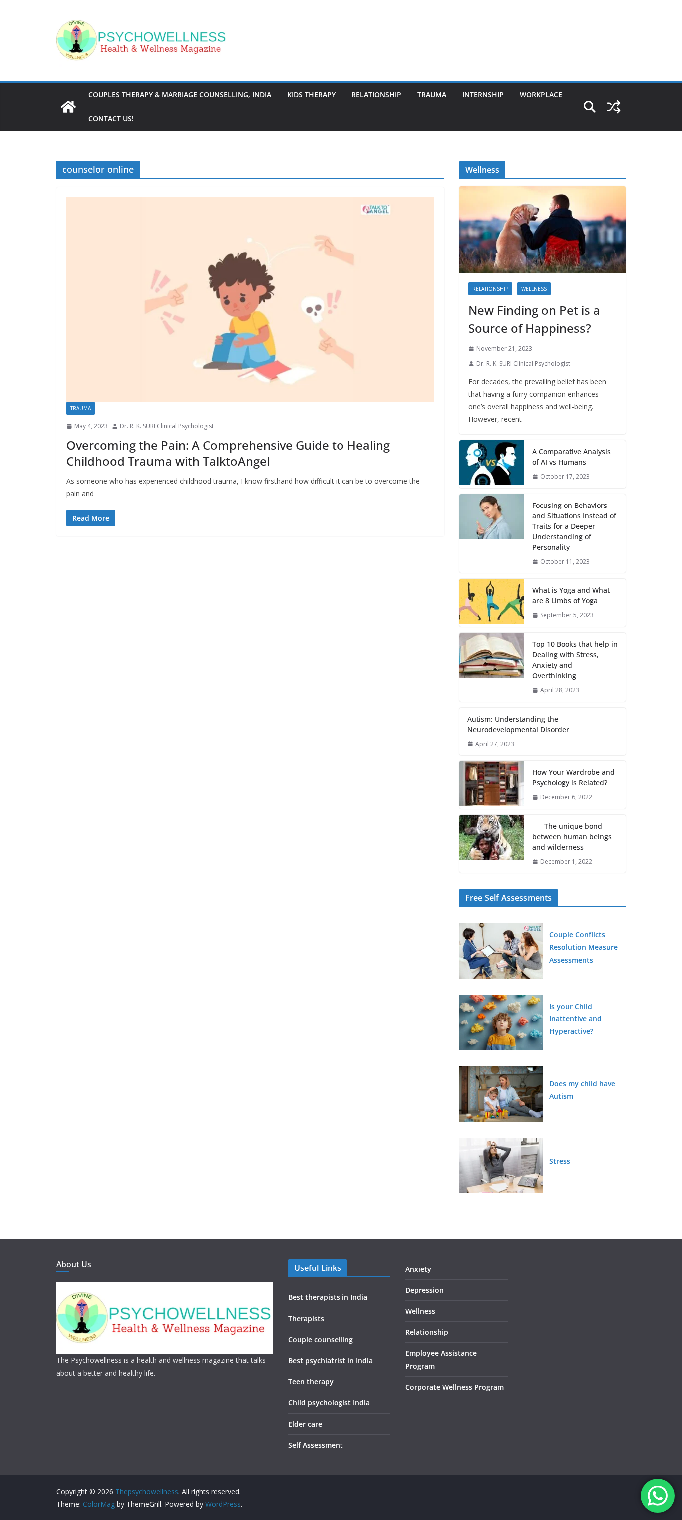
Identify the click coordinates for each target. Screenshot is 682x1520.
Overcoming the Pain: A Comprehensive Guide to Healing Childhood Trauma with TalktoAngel (228, 453)
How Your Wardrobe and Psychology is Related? (573, 777)
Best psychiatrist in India (330, 1360)
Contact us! (111, 118)
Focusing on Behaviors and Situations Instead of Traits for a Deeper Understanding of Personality (574, 526)
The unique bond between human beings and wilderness (572, 836)
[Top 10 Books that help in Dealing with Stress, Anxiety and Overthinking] (491, 667)
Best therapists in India (327, 1297)
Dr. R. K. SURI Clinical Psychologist (167, 426)
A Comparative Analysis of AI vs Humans (571, 457)
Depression (424, 1290)
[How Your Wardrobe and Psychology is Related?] (491, 785)
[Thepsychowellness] (68, 107)
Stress (559, 1161)
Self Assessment (315, 1445)
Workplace (541, 94)
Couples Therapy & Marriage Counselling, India (179, 94)
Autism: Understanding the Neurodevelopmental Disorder (518, 724)
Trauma (431, 94)
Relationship (376, 94)
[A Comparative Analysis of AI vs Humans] (491, 464)
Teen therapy (311, 1381)
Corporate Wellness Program (454, 1387)
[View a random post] (614, 107)
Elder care (305, 1424)
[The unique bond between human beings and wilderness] (491, 844)
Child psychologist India (329, 1402)
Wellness (534, 288)
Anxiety (418, 1269)
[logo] (164, 1288)
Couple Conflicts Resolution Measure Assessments (583, 947)
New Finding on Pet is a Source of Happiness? (534, 319)
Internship (483, 94)
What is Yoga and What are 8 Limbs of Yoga (571, 595)
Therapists (306, 1318)
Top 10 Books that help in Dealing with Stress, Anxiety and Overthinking (575, 659)
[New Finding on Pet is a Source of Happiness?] (542, 229)
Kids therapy (311, 94)
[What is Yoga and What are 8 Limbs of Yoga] (491, 603)
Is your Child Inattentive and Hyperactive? (575, 1019)
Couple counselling (320, 1339)
